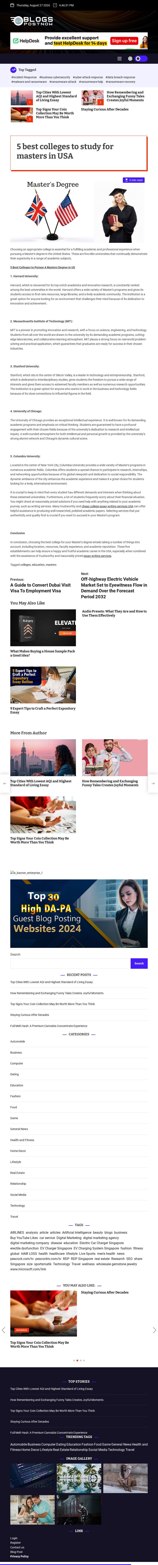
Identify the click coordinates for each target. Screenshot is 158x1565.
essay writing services (97, 556)
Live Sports (87, 1254)
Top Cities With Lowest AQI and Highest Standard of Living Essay (56, 96)
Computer (16, 1063)
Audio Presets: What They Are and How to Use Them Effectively (114, 613)
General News (19, 1129)
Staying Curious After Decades (105, 109)
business (120, 1233)
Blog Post (16, 1552)
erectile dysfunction (24, 1248)
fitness (138, 1248)
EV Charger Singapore (56, 1248)
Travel (14, 1216)
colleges (25, 564)
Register (15, 1542)
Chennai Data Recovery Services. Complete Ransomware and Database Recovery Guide (110, 1346)
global (14, 1254)
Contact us (17, 1547)
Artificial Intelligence (76, 1233)
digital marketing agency (101, 1238)
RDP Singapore (82, 1259)
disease (56, 1243)
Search (15, 954)
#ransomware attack (63, 81)
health (43, 1254)
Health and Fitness (22, 1140)
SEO (129, 1259)
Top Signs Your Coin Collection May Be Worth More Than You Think (55, 113)
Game (14, 1118)
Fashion (15, 1096)
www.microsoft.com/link (28, 1269)
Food (13, 1107)
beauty (98, 1233)
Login (13, 1538)
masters (51, 564)
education (38, 564)
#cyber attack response (88, 77)
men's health (106, 1254)
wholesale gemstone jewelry (116, 1264)
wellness (88, 1264)
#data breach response (120, 77)
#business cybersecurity (55, 77)
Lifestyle (15, 1162)
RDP (66, 1259)
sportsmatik (42, 1264)
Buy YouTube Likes (24, 1238)
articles (55, 1233)
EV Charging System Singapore (96, 1248)
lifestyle (72, 1254)
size (30, 1264)
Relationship (18, 1183)
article (44, 1233)
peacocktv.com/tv (48, 1259)
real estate (102, 1259)
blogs (109, 1233)
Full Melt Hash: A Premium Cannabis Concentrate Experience (48, 1026)
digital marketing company (29, 1243)
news (120, 1254)
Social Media (18, 1194)
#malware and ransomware (29, 81)
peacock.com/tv (22, 1259)
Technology (17, 1205)
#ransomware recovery (120, 81)
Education (16, 1085)
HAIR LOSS (29, 1254)
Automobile (17, 1041)
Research (118, 1259)
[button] (3, 1330)
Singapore (17, 1264)
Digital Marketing (69, 1238)
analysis (32, 1233)
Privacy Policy (19, 1556)
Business (16, 1052)
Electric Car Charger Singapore (102, 1243)
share (138, 1259)
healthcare (57, 1254)
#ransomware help (91, 81)
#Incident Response (24, 77)
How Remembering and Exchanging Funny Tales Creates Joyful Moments (125, 96)
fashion (126, 1248)
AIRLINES (17, 1233)
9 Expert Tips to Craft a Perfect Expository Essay (43, 710)
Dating (14, 1074)
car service (47, 1238)
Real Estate (17, 1172)
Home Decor (18, 1151)
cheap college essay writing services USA (107, 506)
